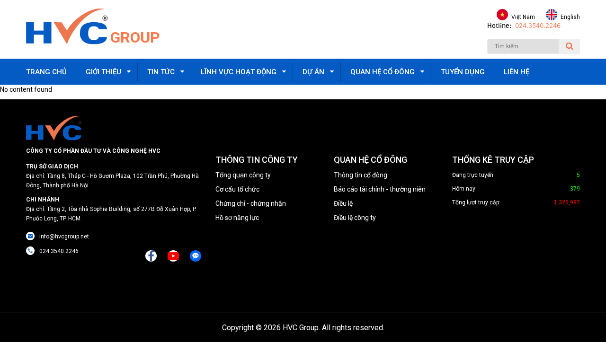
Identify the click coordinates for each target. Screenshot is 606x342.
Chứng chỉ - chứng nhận (250, 203)
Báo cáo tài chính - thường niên (380, 189)
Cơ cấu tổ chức (237, 189)
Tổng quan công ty (243, 175)
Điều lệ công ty (355, 217)
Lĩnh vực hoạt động (238, 72)
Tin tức (161, 72)
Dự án (313, 72)
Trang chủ (46, 72)
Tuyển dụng (463, 72)
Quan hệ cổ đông (382, 72)
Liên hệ (516, 72)
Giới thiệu (103, 72)
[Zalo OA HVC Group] (195, 256)
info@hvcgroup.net (64, 236)
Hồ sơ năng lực (237, 217)
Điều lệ (343, 203)
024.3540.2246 (538, 26)
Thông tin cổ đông (360, 175)
